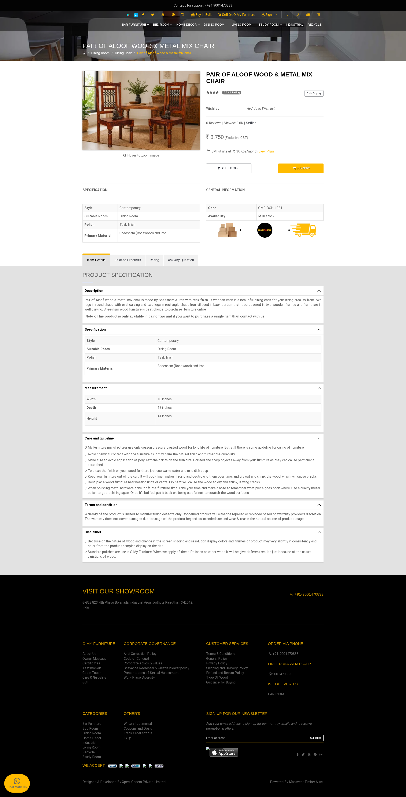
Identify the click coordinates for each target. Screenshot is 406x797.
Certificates (91, 663)
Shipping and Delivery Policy (227, 668)
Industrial (294, 24)
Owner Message (94, 659)
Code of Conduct (136, 659)
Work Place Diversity (139, 677)
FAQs (128, 738)
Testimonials (92, 668)
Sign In (270, 15)
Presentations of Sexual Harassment (151, 673)
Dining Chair (123, 53)
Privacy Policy (216, 663)
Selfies (251, 123)
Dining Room (214, 24)
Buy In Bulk (203, 15)
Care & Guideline (94, 677)
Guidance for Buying (221, 682)
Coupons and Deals (138, 728)
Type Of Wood (217, 677)
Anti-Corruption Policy (140, 654)
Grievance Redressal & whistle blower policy (156, 668)
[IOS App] (134, 15)
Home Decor (186, 24)
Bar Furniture (134, 24)
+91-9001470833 (285, 654)
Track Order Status (138, 733)
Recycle (314, 24)
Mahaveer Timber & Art (306, 782)
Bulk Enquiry (314, 93)
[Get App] (224, 752)
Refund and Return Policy (225, 673)
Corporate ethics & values (143, 663)
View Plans (266, 151)
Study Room (269, 24)
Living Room (241, 24)
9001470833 (281, 674)
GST (85, 682)
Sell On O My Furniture (238, 15)
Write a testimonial (138, 724)
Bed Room (161, 24)
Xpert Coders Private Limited (144, 782)
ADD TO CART (230, 168)
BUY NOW (303, 168)
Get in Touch (91, 673)
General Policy (217, 659)
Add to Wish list (263, 109)
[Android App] (128, 14)
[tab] (96, 260)
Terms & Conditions (220, 654)
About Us (89, 654)
